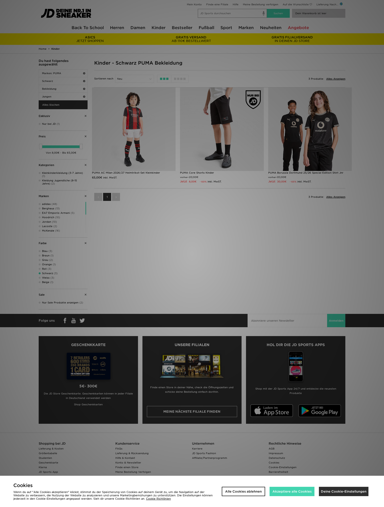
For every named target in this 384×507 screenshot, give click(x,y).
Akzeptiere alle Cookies (292, 491)
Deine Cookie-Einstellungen (343, 491)
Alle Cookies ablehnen (243, 491)
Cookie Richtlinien (158, 498)
